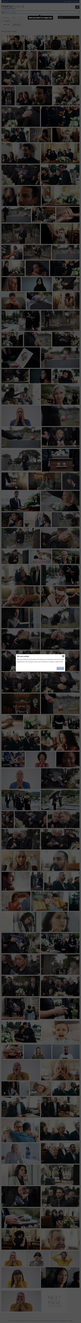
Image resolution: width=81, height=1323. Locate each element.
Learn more (59, 661)
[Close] (63, 656)
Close (60, 668)
